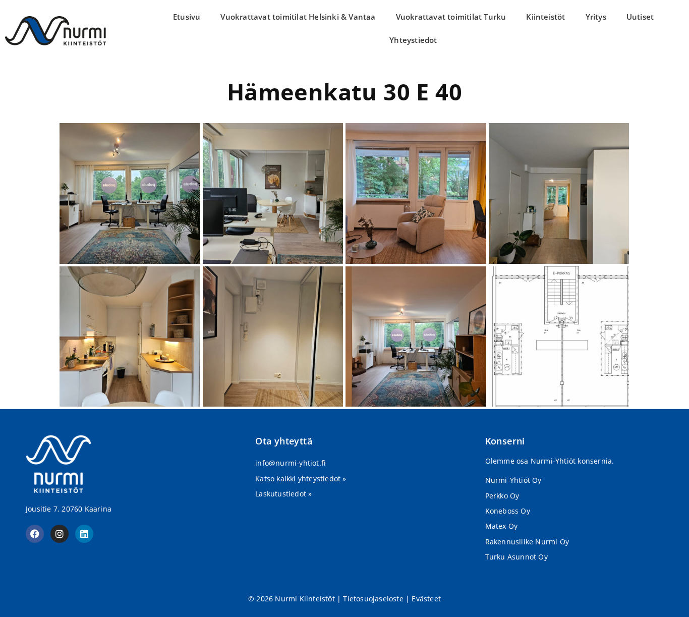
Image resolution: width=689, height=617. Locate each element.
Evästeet (426, 598)
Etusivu (186, 17)
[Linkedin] (84, 534)
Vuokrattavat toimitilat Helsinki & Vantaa (297, 17)
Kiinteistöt (545, 17)
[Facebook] (35, 534)
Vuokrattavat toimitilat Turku (451, 17)
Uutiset (640, 17)
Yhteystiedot (413, 40)
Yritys (596, 17)
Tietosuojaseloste (373, 598)
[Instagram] (59, 534)
